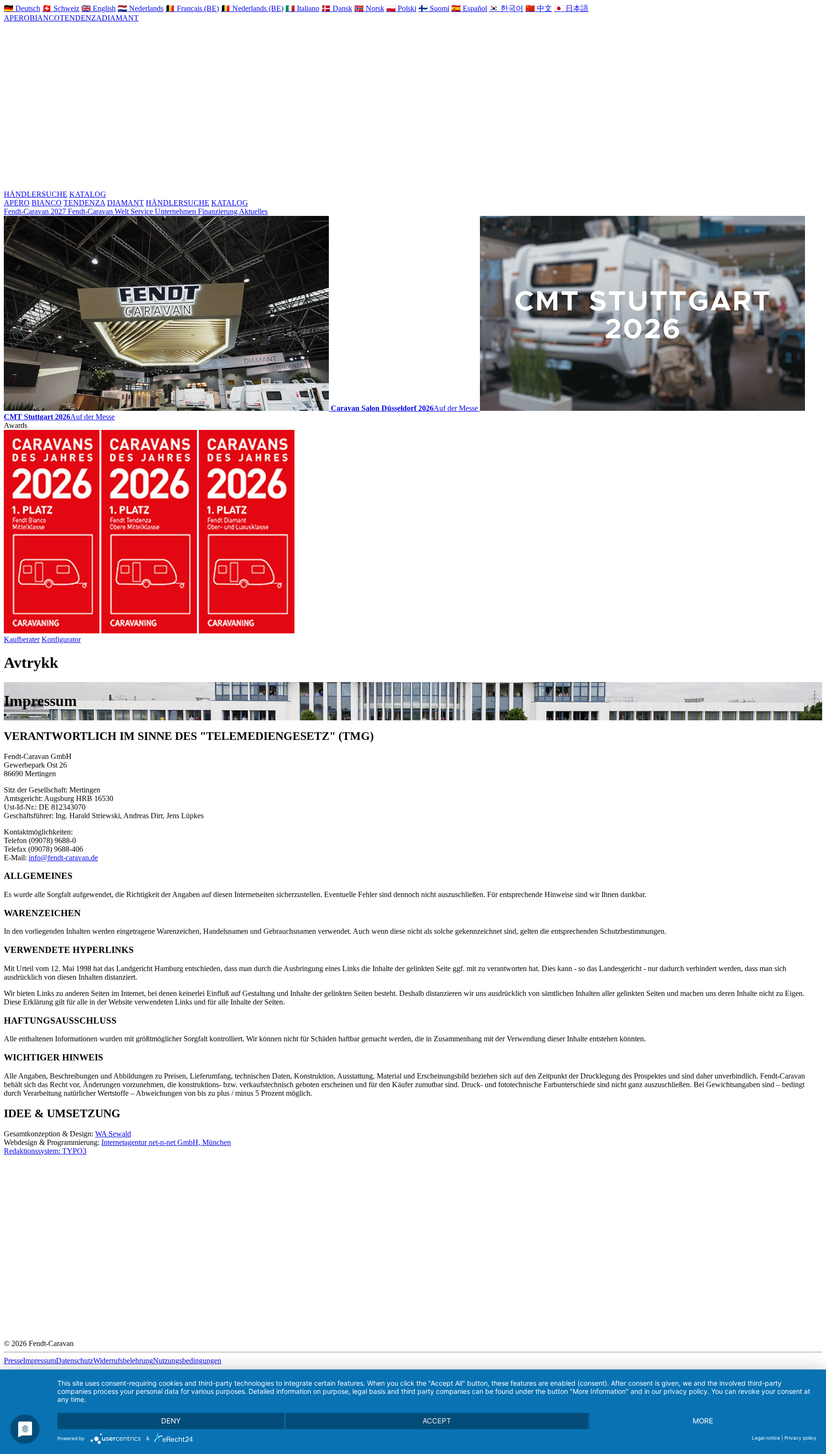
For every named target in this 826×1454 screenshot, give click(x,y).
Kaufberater (22, 639)
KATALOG (87, 194)
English (98, 8)
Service (142, 211)
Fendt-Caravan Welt (99, 211)
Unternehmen (176, 211)
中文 (538, 8)
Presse (13, 1361)
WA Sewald (113, 1134)
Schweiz (60, 8)
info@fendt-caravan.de (63, 858)
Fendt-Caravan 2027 (36, 211)
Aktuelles (253, 211)
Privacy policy (800, 1438)
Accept (437, 1420)
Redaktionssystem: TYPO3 (45, 1151)
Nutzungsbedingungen (187, 1361)
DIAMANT (120, 18)
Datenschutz (74, 1361)
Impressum (39, 1361)
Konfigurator (61, 639)
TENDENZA (81, 18)
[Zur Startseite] (346, 109)
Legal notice (766, 1438)
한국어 (506, 8)
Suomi (433, 8)
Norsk (369, 8)
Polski (401, 8)
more (703, 1420)
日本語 (571, 8)
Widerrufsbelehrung (123, 1361)
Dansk (336, 8)
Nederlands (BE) (252, 8)
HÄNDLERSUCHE (35, 194)
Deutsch (22, 8)
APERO (17, 18)
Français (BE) (192, 8)
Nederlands (140, 8)
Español (469, 8)
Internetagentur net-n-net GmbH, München (166, 1142)
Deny (171, 1420)
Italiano (302, 8)
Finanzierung (218, 211)
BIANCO (45, 18)
